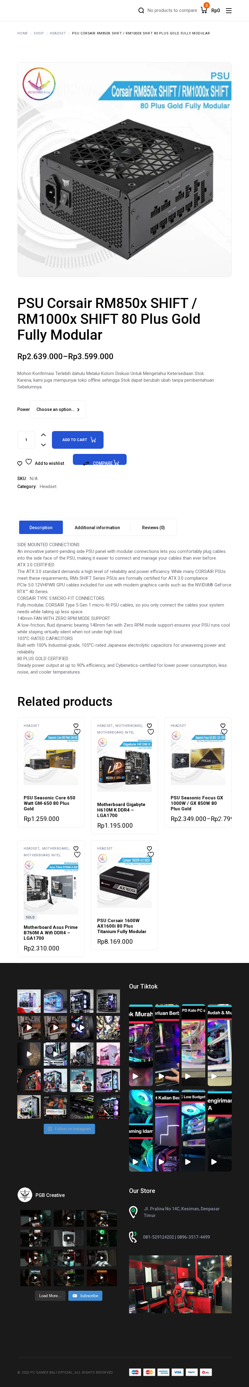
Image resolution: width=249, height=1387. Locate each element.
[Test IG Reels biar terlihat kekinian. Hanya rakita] (55, 1054)
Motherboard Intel (116, 732)
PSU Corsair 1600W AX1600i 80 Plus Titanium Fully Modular (121, 926)
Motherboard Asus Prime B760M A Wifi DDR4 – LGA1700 (51, 933)
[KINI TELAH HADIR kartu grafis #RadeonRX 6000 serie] (55, 1107)
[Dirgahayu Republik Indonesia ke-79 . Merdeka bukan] (29, 1001)
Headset (48, 486)
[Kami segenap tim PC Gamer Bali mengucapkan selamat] (29, 1027)
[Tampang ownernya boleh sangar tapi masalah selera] (108, 1054)
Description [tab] (41, 527)
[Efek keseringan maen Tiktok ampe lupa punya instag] (108, 1027)
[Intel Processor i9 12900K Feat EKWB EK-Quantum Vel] (82, 1054)
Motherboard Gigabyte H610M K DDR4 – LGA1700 (121, 810)
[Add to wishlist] (75, 726)
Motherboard (128, 726)
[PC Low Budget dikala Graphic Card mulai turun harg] (108, 1080)
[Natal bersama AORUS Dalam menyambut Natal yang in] (82, 1080)
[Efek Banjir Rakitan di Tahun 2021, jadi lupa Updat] (29, 1107)
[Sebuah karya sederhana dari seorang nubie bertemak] (29, 1080)
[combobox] (58, 410)
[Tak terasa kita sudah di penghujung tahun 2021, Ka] (55, 1080)
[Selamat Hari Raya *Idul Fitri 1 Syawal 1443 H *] (29, 1054)
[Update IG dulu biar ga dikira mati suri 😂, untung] (108, 1001)
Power (23, 409)
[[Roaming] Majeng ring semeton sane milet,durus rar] (82, 1107)
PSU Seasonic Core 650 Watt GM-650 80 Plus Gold (49, 803)
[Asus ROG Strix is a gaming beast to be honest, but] (108, 1107)
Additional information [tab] (97, 527)
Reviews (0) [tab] (153, 527)
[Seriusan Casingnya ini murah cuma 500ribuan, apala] (55, 1001)
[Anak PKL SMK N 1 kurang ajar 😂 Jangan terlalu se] (82, 1027)
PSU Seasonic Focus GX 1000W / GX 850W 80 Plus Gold (197, 803)
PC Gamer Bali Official (51, 1373)
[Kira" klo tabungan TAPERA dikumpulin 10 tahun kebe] (82, 1001)
